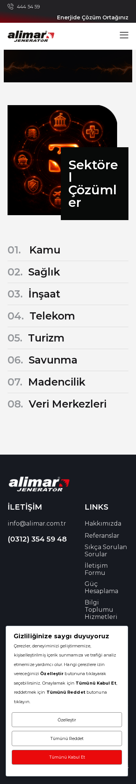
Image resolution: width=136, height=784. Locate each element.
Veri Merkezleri (57, 404)
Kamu (34, 250)
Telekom (41, 316)
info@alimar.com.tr (37, 523)
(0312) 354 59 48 (37, 539)
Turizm (36, 338)
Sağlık (34, 272)
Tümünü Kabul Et (67, 757)
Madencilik (46, 382)
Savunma (42, 360)
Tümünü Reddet (66, 738)
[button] (124, 34)
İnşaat (34, 294)
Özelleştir (67, 720)
